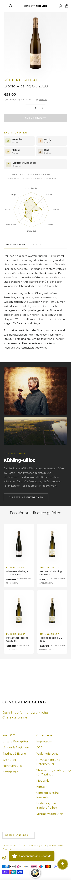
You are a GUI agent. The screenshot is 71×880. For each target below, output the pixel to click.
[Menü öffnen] (3, 6)
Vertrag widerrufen (49, 813)
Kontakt (42, 786)
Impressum (44, 741)
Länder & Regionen (15, 747)
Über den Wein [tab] (16, 244)
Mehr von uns (12, 765)
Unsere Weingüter (15, 741)
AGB (39, 747)
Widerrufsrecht (47, 753)
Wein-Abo (9, 759)
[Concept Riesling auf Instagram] (4, 857)
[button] (62, 864)
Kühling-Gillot (21, 80)
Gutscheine (44, 735)
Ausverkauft (35, 118)
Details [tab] (36, 244)
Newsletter (10, 772)
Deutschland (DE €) (17, 835)
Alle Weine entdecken (26, 497)
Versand (43, 99)
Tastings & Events (14, 753)
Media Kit (42, 780)
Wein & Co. (9, 735)
